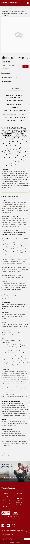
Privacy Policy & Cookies (7, 534)
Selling (5, 497)
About (5, 507)
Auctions (6, 503)
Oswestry (20, 500)
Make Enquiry (15, 89)
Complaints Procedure (7, 518)
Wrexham (19, 503)
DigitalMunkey (13, 539)
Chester (19, 498)
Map (17, 77)
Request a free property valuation (15, 477)
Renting (6, 500)
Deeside (19, 505)
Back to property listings (11, 8)
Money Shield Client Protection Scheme (11, 516)
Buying (5, 494)
